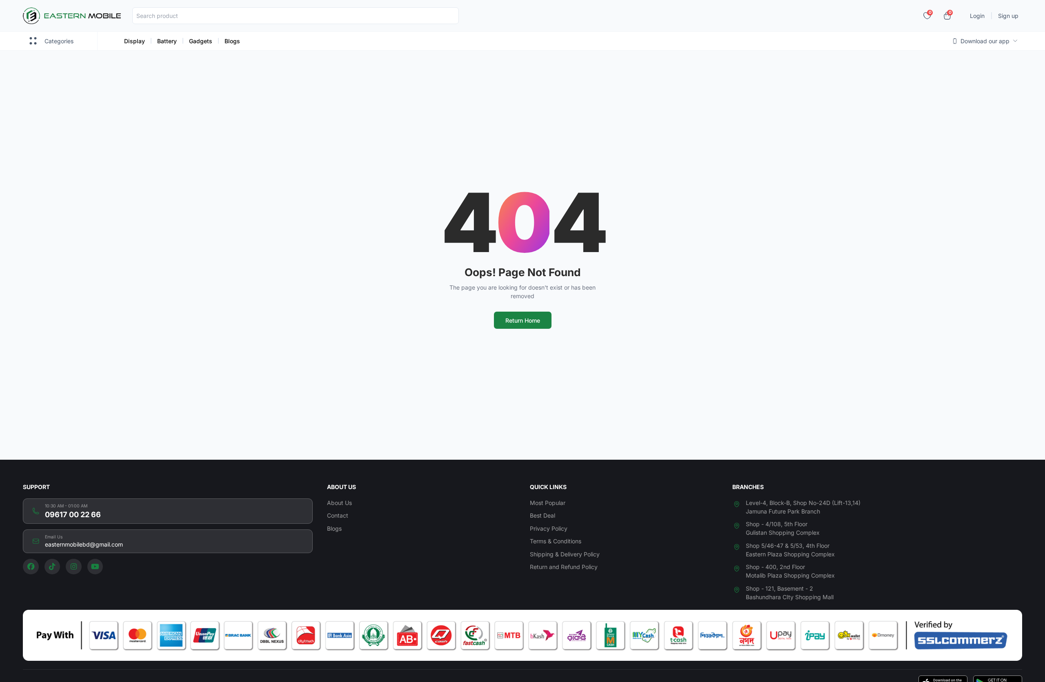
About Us (339, 502)
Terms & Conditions (555, 541)
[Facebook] (31, 567)
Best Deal (542, 515)
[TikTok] (52, 567)
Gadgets (200, 41)
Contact (337, 515)
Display (134, 41)
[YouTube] (95, 567)
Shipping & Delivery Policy (565, 554)
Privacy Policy (548, 528)
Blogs (232, 41)
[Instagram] (74, 567)
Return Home (522, 320)
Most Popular (547, 502)
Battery (167, 41)
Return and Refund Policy (564, 566)
